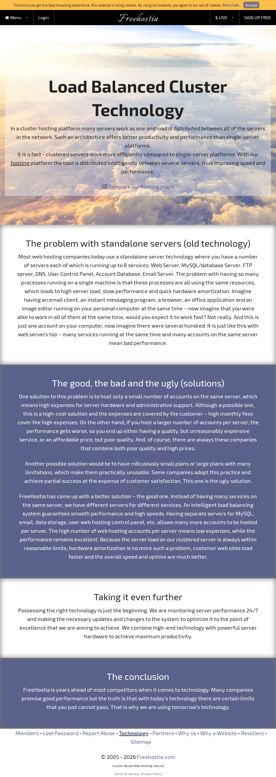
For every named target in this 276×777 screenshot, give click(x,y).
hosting (20, 163)
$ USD (221, 17)
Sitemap (141, 741)
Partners (163, 733)
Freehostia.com (156, 757)
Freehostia (138, 19)
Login (43, 17)
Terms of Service (126, 774)
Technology (134, 733)
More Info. (231, 5)
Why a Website (218, 733)
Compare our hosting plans (140, 186)
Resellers (252, 733)
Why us (187, 733)
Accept (251, 5)
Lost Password (60, 733)
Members (27, 733)
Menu (15, 17)
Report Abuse (98, 733)
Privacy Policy (152, 774)
